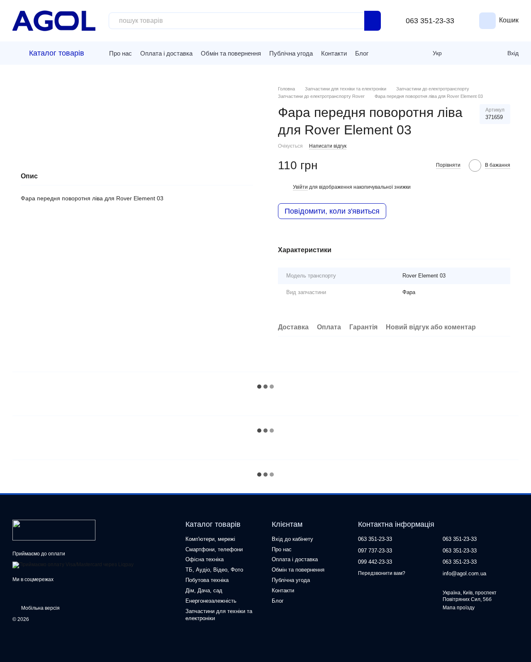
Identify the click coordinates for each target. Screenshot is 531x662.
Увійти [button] (300, 187)
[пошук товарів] (372, 21)
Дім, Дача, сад (203, 590)
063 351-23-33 (430, 20)
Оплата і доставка (166, 53)
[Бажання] (481, 53)
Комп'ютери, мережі (210, 539)
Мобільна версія (40, 608)
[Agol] (53, 530)
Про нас (120, 53)
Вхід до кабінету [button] (292, 539)
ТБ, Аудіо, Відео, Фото (214, 570)
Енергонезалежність (210, 601)
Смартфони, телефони (214, 549)
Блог (361, 53)
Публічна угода (291, 53)
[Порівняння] (463, 53)
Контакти (334, 53)
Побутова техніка (207, 580)
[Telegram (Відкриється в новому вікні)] (381, 53)
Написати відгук (327, 146)
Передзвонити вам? (381, 573)
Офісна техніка (204, 559)
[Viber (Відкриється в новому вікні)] (393, 53)
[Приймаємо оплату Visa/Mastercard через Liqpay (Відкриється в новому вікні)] (73, 564)
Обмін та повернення (231, 53)
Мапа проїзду (459, 608)
